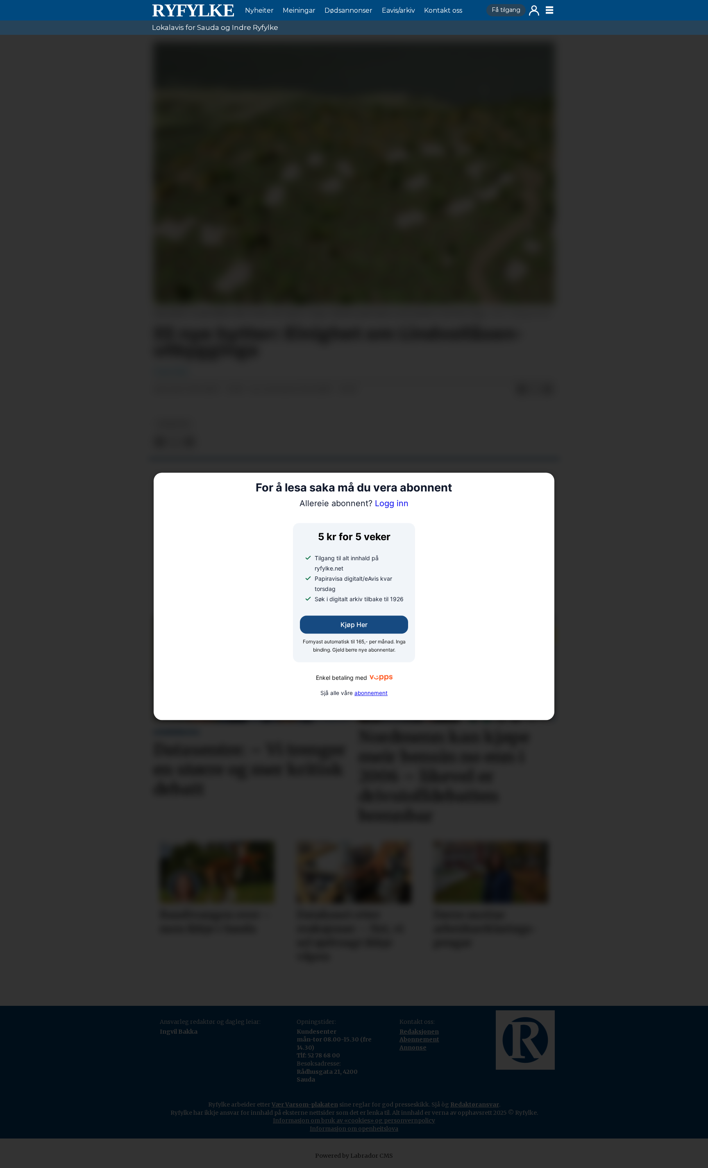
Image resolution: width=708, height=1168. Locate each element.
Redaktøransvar (474, 1104)
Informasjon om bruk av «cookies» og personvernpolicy (354, 1120)
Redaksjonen (419, 1031)
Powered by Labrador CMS (354, 1155)
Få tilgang (506, 10)
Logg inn (534, 10)
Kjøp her (354, 625)
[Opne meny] (549, 10)
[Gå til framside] (193, 10)
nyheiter (173, 424)
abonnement (371, 693)
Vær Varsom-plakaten (305, 1104)
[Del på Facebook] (521, 390)
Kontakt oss (443, 10)
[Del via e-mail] (548, 390)
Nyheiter (259, 10)
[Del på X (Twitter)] (535, 390)
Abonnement (419, 1039)
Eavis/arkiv (398, 10)
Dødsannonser (348, 10)
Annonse (413, 1047)
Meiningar (299, 10)
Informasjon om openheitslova (354, 1128)
